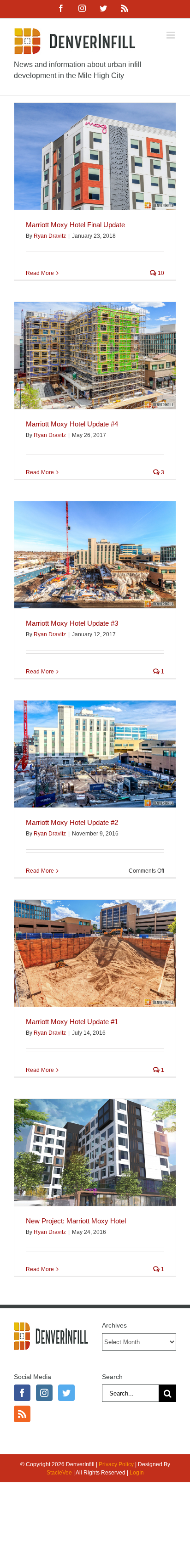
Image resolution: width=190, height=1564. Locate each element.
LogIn (137, 1472)
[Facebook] (22, 1393)
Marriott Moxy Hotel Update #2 (72, 822)
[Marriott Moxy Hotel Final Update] (95, 156)
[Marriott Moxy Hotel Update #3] (95, 554)
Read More (40, 273)
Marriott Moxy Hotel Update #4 (72, 424)
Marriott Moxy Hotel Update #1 (72, 1022)
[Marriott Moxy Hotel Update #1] (95, 953)
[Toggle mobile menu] (171, 35)
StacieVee (59, 1472)
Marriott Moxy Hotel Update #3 (72, 623)
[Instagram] (44, 1393)
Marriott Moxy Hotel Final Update (75, 225)
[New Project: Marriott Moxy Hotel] (95, 1152)
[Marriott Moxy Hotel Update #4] (95, 355)
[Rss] (22, 1414)
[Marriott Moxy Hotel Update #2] (95, 754)
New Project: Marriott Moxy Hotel (76, 1221)
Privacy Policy (116, 1464)
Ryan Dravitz (50, 236)
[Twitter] (66, 1393)
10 (160, 273)
